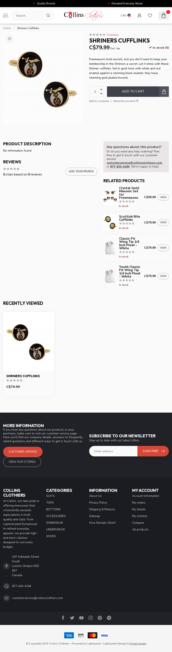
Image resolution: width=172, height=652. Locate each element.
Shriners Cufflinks (28, 28)
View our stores (22, 462)
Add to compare (99, 101)
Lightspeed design (114, 643)
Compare (138, 523)
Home (7, 28)
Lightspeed (94, 643)
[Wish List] (150, 15)
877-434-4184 (119, 167)
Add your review (81, 171)
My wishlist (139, 516)
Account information (145, 496)
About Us (95, 496)
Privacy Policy (98, 503)
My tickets (139, 509)
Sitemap (94, 516)
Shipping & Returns (102, 509)
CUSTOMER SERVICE (23, 452)
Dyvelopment (138, 643)
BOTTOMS (53, 509)
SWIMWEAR (54, 523)
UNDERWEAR (55, 529)
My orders (138, 503)
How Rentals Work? (102, 523)
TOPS (50, 503)
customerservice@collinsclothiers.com (134, 163)
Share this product (124, 101)
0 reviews (113, 34)
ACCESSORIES (56, 516)
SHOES (51, 536)
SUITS (50, 496)
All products (140, 529)
